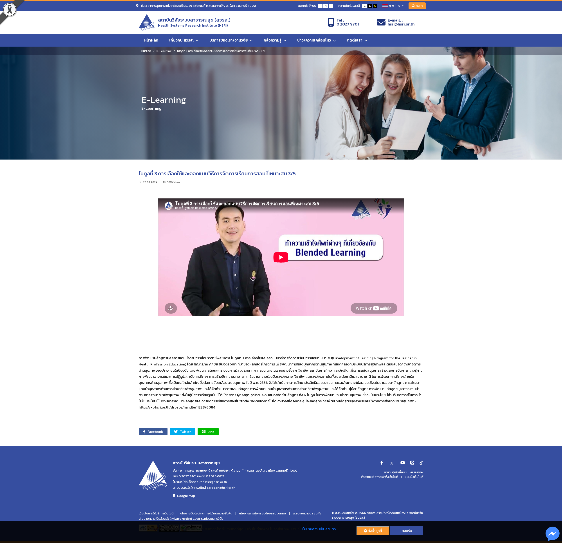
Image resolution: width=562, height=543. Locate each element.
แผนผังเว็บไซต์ (414, 477)
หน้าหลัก (151, 40)
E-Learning (164, 51)
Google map (186, 495)
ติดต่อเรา (355, 40)
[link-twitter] (391, 463)
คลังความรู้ (273, 40)
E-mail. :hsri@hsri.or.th (401, 22)
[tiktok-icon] (421, 463)
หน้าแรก (146, 51)
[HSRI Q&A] (552, 534)
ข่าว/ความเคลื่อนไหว (314, 40)
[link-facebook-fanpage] (381, 463)
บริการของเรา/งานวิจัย (229, 40)
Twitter (185, 431)
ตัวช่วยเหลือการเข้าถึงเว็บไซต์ (379, 477)
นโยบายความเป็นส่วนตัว (318, 529)
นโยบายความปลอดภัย (307, 513)
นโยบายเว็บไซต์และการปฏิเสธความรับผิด (206, 513)
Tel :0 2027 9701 (348, 22)
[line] (412, 463)
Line (211, 431)
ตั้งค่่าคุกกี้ (374, 530)
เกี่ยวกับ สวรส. (182, 40)
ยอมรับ (407, 530)
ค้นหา (419, 6)
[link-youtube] (402, 463)
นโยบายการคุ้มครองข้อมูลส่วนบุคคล (262, 513)
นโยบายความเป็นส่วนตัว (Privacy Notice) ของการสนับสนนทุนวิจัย (181, 519)
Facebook (155, 431)
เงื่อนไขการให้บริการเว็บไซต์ (156, 513)
